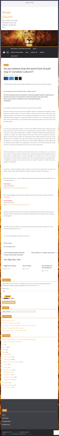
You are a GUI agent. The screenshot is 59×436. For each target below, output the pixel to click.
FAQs (27, 52)
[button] (37, 49)
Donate (42, 52)
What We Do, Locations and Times (20, 48)
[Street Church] (4, 52)
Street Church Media (17, 52)
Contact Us (34, 52)
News (34, 48)
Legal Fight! (14, 56)
